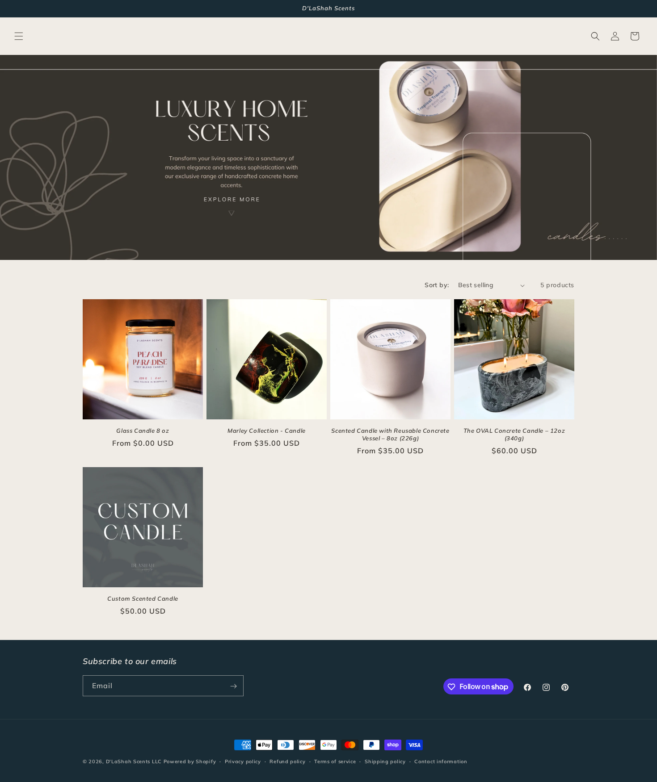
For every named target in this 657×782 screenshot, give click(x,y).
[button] (19, 36)
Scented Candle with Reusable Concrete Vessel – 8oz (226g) (390, 434)
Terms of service (335, 761)
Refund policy (287, 761)
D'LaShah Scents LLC (134, 761)
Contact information (440, 761)
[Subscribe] (233, 686)
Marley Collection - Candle (266, 430)
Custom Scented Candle (142, 598)
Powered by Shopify (190, 761)
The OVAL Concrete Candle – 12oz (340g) (514, 434)
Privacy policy (243, 761)
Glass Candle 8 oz (142, 430)
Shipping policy (385, 761)
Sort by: (437, 285)
